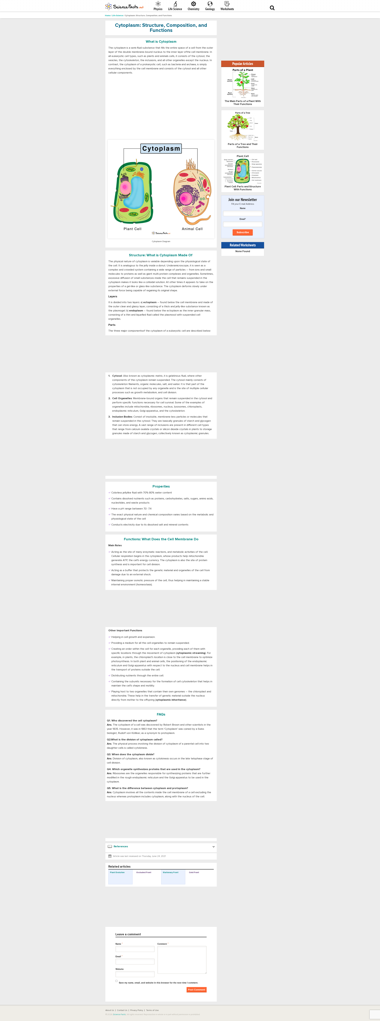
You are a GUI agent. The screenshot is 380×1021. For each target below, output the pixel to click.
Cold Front (194, 873)
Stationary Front (170, 873)
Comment (163, 943)
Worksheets (227, 9)
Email (119, 956)
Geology (210, 9)
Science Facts (119, 1015)
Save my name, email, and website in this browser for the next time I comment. (158, 982)
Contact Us (122, 1010)
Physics (158, 9)
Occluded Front (143, 873)
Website (119, 968)
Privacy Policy (136, 1010)
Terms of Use (152, 1010)
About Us (109, 1010)
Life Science (175, 9)
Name (119, 943)
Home (108, 16)
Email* (243, 218)
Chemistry (193, 9)
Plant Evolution (117, 873)
